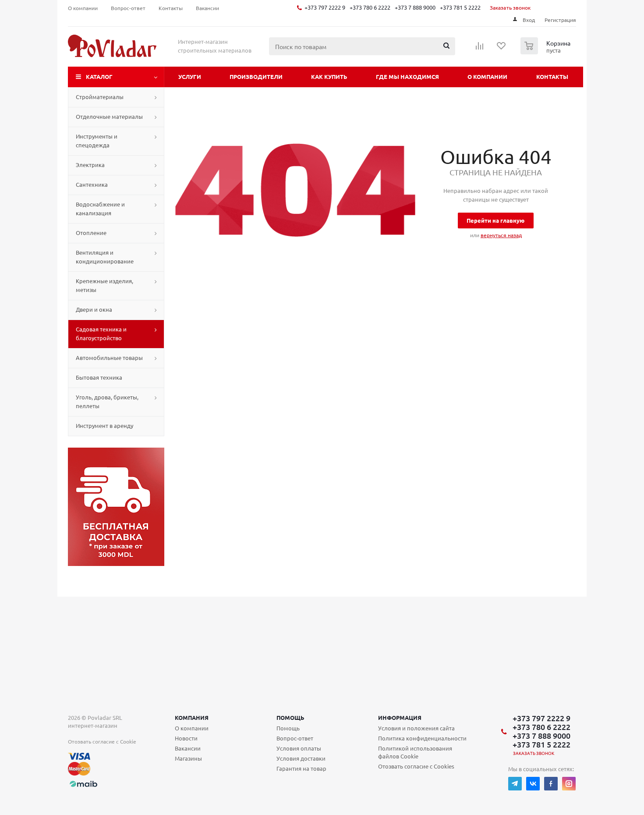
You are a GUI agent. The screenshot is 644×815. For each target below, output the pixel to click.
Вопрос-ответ (294, 738)
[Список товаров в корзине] (546, 51)
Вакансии (188, 748)
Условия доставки (301, 758)
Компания (192, 717)
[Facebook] (551, 783)
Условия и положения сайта (416, 728)
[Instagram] (569, 783)
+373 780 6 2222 (370, 7)
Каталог (99, 76)
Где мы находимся (407, 76)
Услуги (189, 76)
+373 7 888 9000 (415, 7)
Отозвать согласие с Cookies (416, 766)
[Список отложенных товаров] (501, 48)
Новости (186, 738)
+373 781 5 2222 (460, 7)
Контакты (552, 76)
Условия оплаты (298, 748)
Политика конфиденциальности (422, 738)
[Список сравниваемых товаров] (480, 48)
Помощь (290, 717)
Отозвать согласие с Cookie (102, 741)
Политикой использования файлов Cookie (415, 752)
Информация (399, 717)
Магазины (188, 758)
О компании (487, 76)
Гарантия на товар (301, 768)
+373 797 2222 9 (324, 7)
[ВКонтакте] (533, 783)
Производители (256, 76)
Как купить (329, 76)
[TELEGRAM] (515, 783)
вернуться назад (501, 234)
